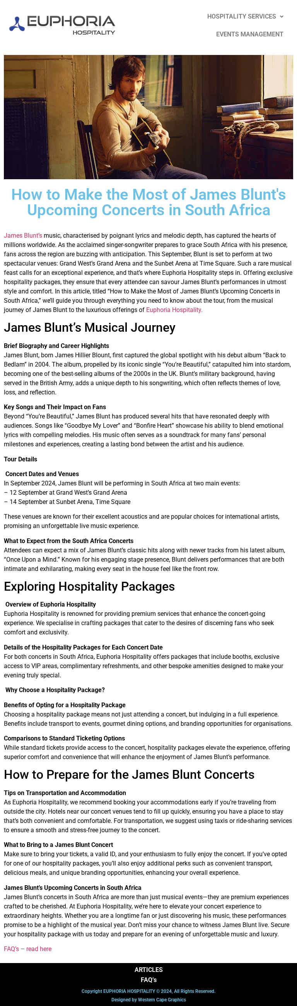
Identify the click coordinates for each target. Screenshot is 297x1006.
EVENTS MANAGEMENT (249, 34)
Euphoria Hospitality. (174, 310)
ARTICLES (149, 969)
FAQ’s (149, 980)
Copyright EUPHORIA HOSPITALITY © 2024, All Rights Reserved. (148, 991)
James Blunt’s (23, 235)
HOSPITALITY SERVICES (241, 16)
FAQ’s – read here (27, 949)
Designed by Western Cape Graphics (148, 1000)
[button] (245, 17)
